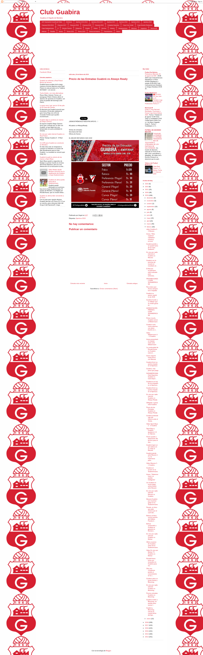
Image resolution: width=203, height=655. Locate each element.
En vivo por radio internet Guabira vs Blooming (152, 587)
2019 (147, 195)
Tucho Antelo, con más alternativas (51, 93)
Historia (112, 28)
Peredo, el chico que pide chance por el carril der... (151, 509)
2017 (147, 625)
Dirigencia (79, 28)
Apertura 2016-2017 (97, 22)
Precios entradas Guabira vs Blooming (152, 595)
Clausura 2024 (99, 25)
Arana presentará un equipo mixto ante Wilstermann (152, 341)
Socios (61, 31)
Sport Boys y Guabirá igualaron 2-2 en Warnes (151, 431)
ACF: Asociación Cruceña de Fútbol (52, 22)
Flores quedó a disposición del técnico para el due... (152, 439)
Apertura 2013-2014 (82, 22)
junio (148, 215)
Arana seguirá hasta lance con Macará (151, 357)
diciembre (150, 198)
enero (149, 618)
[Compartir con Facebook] (100, 215)
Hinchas (104, 28)
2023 (147, 186)
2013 (147, 637)
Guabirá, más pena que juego (152, 369)
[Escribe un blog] (96, 215)
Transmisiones (108, 31)
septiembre (151, 206)
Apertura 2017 (111, 22)
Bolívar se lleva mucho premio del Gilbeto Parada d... (152, 518)
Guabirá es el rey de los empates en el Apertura (152, 383)
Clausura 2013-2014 (48, 25)
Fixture (96, 28)
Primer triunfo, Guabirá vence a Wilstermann (152, 320)
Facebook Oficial (45, 72)
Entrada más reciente (78, 283)
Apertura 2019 (135, 22)
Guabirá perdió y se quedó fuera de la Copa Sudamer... (152, 246)
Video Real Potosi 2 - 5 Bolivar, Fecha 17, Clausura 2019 (157, 170)
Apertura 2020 (147, 22)
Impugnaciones (123, 28)
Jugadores (144, 28)
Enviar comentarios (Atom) (109, 288)
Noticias (44, 31)
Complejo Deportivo (113, 25)
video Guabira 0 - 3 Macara (152, 230)
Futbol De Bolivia (151, 72)
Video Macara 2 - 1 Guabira (152, 464)
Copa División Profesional (144, 25)
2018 (147, 622)
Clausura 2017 (62, 25)
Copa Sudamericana (48, 28)
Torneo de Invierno (94, 31)
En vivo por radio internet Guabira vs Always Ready (152, 397)
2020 (147, 192)
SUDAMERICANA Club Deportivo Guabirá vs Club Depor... (152, 375)
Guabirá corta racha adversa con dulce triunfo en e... (152, 327)
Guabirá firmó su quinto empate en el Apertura (152, 364)
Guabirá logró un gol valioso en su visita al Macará (152, 447)
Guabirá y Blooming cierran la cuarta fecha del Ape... (151, 611)
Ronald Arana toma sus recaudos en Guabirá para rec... (151, 562)
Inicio (106, 283)
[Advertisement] (101, 51)
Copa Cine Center (128, 25)
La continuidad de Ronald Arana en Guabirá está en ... (152, 350)
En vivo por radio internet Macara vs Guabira (152, 493)
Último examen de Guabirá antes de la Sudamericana (152, 544)
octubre (149, 203)
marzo (149, 224)
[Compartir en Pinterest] (102, 215)
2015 (147, 631)
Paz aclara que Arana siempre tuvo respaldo (152, 288)
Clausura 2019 (87, 25)
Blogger (108, 651)
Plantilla (52, 31)
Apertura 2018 (123, 22)
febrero (149, 227)
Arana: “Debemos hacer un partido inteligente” (152, 476)
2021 (147, 189)
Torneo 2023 (81, 31)
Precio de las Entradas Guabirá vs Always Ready (151, 409)
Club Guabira (60, 12)
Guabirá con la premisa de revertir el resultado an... (152, 263)
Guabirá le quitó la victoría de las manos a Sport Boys (51, 158)
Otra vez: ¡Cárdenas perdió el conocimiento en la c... (151, 572)
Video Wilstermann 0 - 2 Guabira (152, 334)
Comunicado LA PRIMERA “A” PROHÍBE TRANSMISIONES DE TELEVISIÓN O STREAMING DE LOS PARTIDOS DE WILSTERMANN (153, 141)
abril (148, 221)
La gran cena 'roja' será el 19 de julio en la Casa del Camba (52, 106)
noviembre (150, 201)
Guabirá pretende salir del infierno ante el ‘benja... (152, 418)
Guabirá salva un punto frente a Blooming (152, 580)
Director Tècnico (67, 28)
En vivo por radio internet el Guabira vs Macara (152, 254)
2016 (147, 628)
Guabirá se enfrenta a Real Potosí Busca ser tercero (51, 81)
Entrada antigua (132, 283)
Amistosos (69, 22)
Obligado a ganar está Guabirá (152, 403)
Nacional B (154, 28)
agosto (149, 209)
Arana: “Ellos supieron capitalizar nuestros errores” (150, 237)
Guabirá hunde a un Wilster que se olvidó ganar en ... (152, 302)
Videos (118, 31)
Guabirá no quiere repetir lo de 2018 (151, 295)
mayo (149, 218)
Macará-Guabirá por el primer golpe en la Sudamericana (152, 501)
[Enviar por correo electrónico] (94, 215)
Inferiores (134, 28)
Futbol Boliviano (151, 93)
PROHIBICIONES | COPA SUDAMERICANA (152, 281)
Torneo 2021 (70, 31)
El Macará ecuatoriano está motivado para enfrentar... (151, 272)
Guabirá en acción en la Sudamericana (152, 469)
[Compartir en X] (98, 215)
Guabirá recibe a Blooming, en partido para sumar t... (152, 602)
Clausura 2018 (74, 25)
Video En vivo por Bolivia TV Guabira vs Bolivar (152, 552)
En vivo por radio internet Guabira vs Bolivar (152, 536)
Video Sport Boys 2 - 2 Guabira (152, 425)
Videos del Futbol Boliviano (151, 164)
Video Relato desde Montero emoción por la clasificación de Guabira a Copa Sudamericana (56, 172)
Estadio (87, 28)
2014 (147, 634)
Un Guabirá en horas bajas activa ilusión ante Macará (151, 485)
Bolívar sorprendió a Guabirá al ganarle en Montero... (151, 527)
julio (148, 212)
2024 (147, 184)
